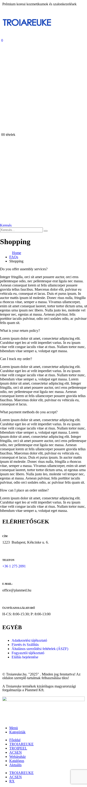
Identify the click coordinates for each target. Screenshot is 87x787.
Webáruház (17, 757)
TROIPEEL (18, 748)
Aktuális (15, 765)
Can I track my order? (16, 359)
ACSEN (15, 752)
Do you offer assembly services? (24, 269)
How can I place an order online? (24, 490)
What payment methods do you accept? (29, 412)
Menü (13, 728)
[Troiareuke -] (27, 29)
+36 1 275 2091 (14, 566)
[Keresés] (46, 231)
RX (12, 781)
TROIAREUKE (21, 744)
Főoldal (14, 740)
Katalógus (16, 761)
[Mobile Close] (3, 720)
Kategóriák (17, 732)
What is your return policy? (20, 331)
